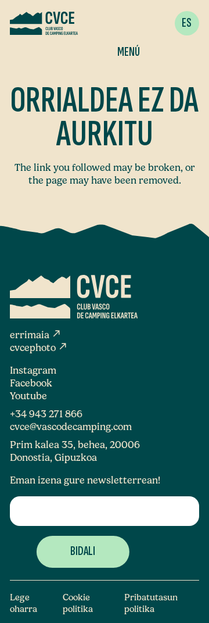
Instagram (33, 370)
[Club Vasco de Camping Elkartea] (44, 23)
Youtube (28, 396)
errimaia (36, 335)
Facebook (31, 383)
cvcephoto (39, 347)
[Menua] (133, 23)
